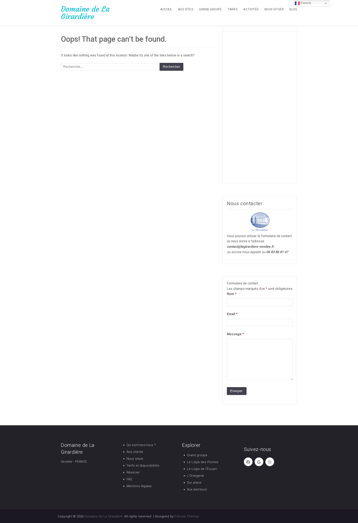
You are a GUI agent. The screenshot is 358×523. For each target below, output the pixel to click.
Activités (251, 9)
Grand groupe (210, 9)
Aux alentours (197, 489)
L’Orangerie (195, 476)
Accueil (166, 9)
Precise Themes (186, 516)
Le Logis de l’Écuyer (202, 469)
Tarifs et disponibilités (143, 465)
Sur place (194, 482)
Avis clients (135, 452)
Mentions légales (139, 486)
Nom (231, 294)
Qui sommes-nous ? (141, 445)
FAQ (129, 479)
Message (235, 334)
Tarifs (232, 9)
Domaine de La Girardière (85, 12)
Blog (293, 9)
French (305, 3)
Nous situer (274, 9)
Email (232, 314)
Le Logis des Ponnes (203, 462)
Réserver (133, 472)
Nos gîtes (185, 9)
